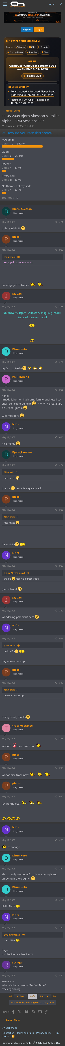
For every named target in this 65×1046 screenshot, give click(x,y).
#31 (61, 638)
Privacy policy (43, 1032)
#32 (61, 682)
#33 (61, 738)
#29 (61, 565)
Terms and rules (25, 1032)
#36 (61, 840)
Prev (22, 996)
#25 (61, 389)
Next (43, 996)
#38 (61, 900)
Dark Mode (11, 1027)
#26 (61, 437)
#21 (61, 222)
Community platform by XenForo (31, 1042)
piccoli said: (10, 645)
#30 (61, 610)
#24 (61, 362)
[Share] (55, 222)
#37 (61, 868)
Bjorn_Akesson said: (14, 573)
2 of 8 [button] (32, 996)
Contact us (8, 1032)
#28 (61, 509)
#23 (61, 306)
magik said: (10, 257)
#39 (61, 927)
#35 (61, 796)
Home (6, 1036)
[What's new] (60, 4)
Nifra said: (9, 472)
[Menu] (5, 4)
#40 (61, 975)
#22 (61, 249)
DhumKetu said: (12, 934)
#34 (61, 767)
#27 (61, 465)
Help (56, 1032)
